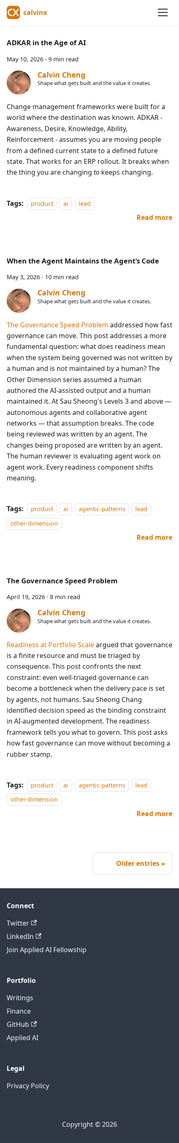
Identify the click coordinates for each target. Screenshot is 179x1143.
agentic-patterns (102, 509)
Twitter (18, 923)
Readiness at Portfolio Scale (50, 644)
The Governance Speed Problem (57, 324)
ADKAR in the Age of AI (46, 42)
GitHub (18, 1024)
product (42, 203)
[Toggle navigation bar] (163, 12)
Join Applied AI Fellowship (47, 949)
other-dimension (34, 523)
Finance (19, 1011)
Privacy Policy (28, 1085)
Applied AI (22, 1037)
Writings (20, 997)
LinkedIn (20, 936)
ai (65, 203)
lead (85, 203)
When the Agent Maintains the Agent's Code (83, 261)
